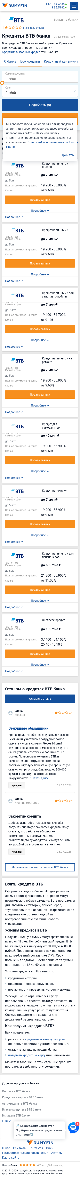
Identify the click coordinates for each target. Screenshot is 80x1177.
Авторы (57, 1152)
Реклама (19, 1148)
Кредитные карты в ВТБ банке (22, 1097)
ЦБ (48, 4)
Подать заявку (40, 200)
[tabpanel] (38, 1102)
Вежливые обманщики (28, 728)
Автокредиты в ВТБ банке (19, 1103)
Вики (49, 1148)
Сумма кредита (15, 73)
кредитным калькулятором (45, 1039)
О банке (10, 61)
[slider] (2, 83)
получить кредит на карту (26, 1055)
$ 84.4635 (58, 4)
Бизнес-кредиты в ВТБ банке (21, 1109)
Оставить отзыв (40, 699)
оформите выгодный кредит (21, 52)
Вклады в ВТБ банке (16, 1115)
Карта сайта (10, 1157)
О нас (6, 1148)
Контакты (36, 1148)
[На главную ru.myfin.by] (40, 1142)
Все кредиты (30, 61)
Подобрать (40, 105)
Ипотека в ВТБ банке (16, 1091)
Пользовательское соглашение (25, 1152)
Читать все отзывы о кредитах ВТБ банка (40, 867)
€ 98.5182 (58, 7)
